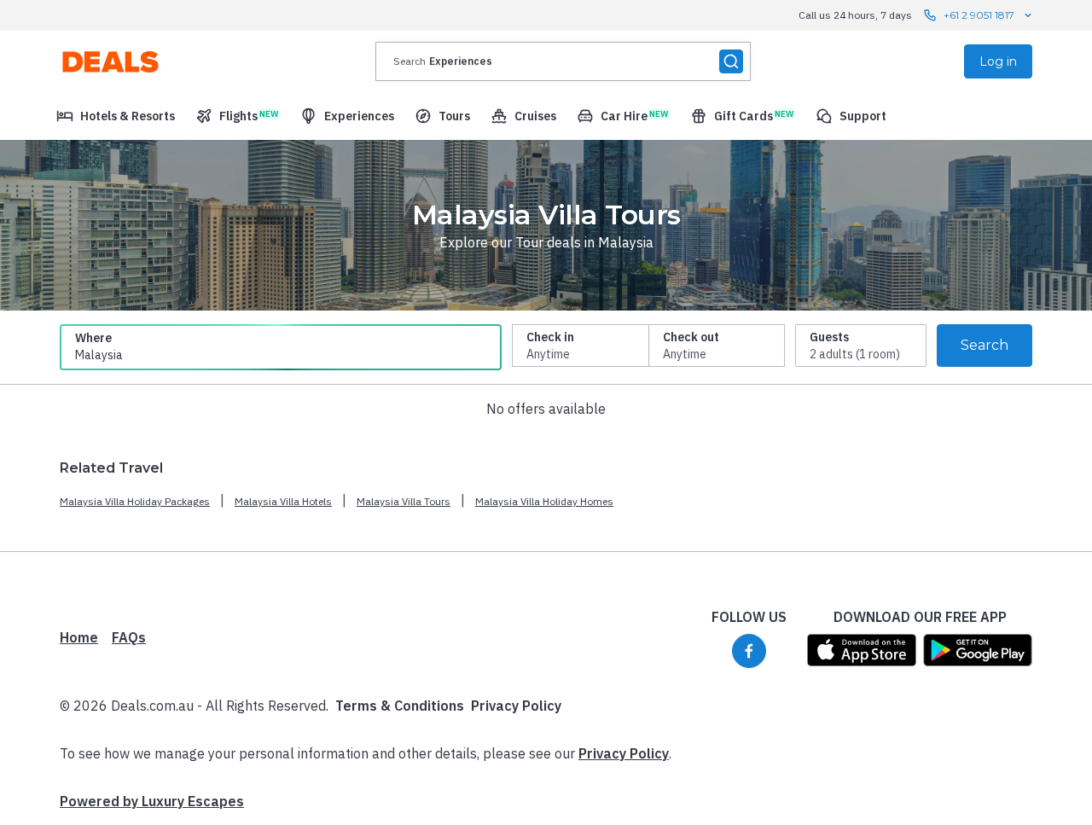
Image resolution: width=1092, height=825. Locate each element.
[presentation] (563, 61)
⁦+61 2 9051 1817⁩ (979, 15)
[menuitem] (115, 116)
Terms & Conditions (399, 705)
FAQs (129, 637)
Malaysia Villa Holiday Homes (544, 501)
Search (984, 345)
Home (79, 637)
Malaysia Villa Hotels (283, 501)
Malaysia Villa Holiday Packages (135, 501)
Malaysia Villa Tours (403, 501)
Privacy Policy (516, 705)
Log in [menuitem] (998, 61)
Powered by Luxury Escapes (152, 801)
